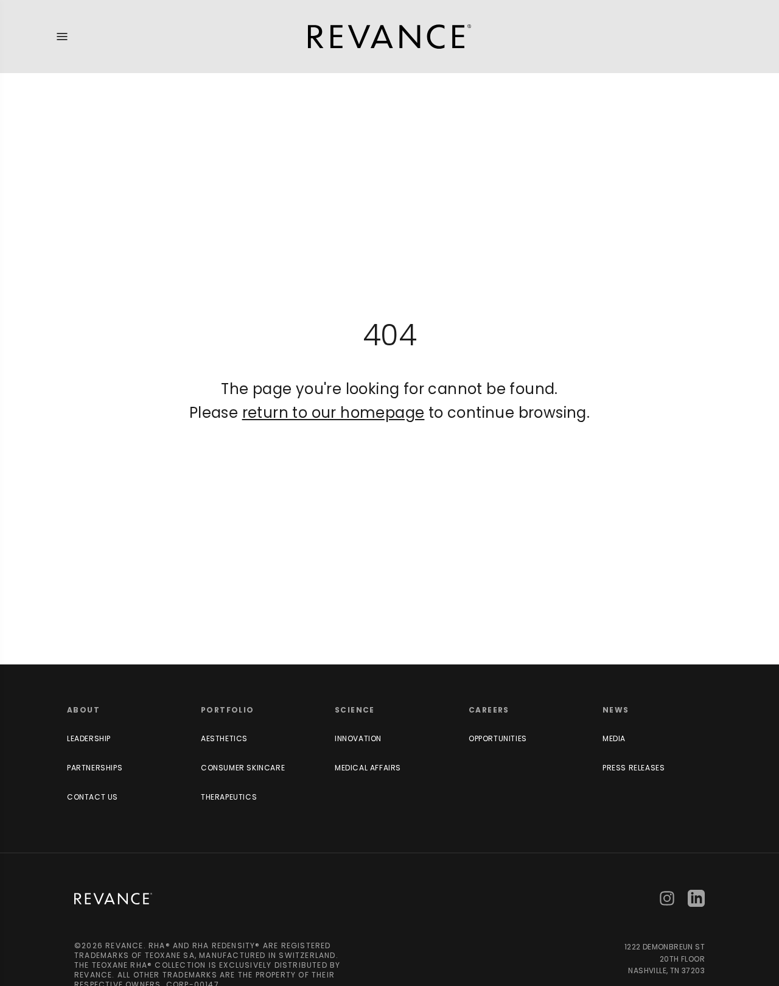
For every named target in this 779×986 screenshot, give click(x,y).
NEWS (616, 710)
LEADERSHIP (89, 738)
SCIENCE (355, 710)
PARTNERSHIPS (94, 767)
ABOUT (83, 710)
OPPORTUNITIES (498, 738)
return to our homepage (333, 413)
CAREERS (489, 710)
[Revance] (389, 36)
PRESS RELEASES (634, 767)
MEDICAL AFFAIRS (368, 767)
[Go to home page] (113, 898)
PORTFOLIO (227, 710)
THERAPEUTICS (229, 797)
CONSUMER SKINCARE (243, 767)
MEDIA (614, 738)
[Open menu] (62, 36)
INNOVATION (358, 738)
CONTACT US (92, 797)
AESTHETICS (224, 738)
